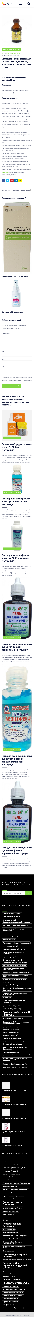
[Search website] (29, 3)
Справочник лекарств (10, 1302)
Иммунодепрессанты (10, 946)
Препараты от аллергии (8, 1271)
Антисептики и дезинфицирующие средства (16, 190)
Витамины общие (24, 1177)
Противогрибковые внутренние (13, 1292)
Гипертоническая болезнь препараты (13, 936)
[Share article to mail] (20, 180)
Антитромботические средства (15, 926)
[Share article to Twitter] (7, 180)
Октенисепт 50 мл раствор (12, 312)
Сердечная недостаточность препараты (15, 1060)
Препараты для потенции (11, 985)
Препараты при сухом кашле (12, 1038)
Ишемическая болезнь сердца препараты (13, 953)
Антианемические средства (12, 913)
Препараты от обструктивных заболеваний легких (16, 1023)
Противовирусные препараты (14, 1289)
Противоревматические (10, 1298)
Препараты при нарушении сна (10, 1032)
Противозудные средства (11, 1052)
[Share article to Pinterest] (12, 180)
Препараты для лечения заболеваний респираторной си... (13, 1250)
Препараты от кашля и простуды (16, 1013)
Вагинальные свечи (9, 934)
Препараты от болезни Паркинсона (12, 1273)
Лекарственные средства (12, 1225)
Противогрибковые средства (13, 1044)
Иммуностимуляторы (10, 949)
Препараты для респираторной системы (17, 989)
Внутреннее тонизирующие (9, 1179)
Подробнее (5, 172)
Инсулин (22, 949)
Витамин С (6, 1168)
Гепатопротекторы (10, 1186)
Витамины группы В (10, 1171)
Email (4, 359)
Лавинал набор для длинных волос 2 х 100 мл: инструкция (17, 447)
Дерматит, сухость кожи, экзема (11, 1198)
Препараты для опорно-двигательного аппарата (17, 1259)
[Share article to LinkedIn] (16, 180)
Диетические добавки (12, 1208)
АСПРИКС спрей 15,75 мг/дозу (12, 1145)
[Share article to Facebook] (3, 180)
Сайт (3, 367)
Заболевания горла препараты (16, 943)
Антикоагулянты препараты (12, 917)
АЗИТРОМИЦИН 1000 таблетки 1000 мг (15, 1091)
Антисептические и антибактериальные (14, 1164)
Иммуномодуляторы (10, 1211)
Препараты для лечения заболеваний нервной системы (14, 1247)
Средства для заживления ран (15, 1064)
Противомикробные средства (13, 1295)
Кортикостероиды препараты (12, 957)
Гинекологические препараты (15, 1190)
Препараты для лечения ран (9, 982)
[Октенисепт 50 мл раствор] (17, 309)
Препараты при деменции (11, 1029)
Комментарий (6, 333)
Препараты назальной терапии (14, 1001)
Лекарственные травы (9, 1229)
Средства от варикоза (9, 1067)
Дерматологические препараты (11, 49)
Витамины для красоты (10, 1177)
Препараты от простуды (16, 1283)
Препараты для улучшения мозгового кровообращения (15, 994)
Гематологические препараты (16, 1183)
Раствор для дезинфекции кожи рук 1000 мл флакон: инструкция (16, 558)
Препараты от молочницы (13, 1018)
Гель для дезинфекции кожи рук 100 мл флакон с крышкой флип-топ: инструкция (17, 760)
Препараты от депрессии (11, 1009)
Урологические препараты (13, 1308)
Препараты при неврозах (10, 1035)
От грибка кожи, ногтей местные (13, 1239)
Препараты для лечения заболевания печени (14, 979)
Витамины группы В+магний (11, 1174)
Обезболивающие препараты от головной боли (14, 969)
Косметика (7, 1220)
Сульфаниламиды (9, 1305)
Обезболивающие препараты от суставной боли (16, 972)
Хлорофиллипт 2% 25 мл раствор (15, 276)
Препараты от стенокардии (11, 1027)
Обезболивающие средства (15, 1236)
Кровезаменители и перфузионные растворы (15, 961)
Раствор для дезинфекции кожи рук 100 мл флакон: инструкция (16, 501)
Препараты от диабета (9, 1276)
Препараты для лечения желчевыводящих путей (15, 976)
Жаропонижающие (9, 939)
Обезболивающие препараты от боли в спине (14, 965)
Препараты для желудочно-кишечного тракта (13, 1242)
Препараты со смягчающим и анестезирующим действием (16, 1041)
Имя (3, 351)
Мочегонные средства (10, 1232)
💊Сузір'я (7, 3)
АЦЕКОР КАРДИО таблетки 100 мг (13, 1132)
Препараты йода (7, 997)
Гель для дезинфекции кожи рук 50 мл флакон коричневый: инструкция (17, 647)
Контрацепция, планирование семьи (11, 1217)
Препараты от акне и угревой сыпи (12, 1006)
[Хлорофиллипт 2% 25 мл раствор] (17, 273)
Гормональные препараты (13, 1196)
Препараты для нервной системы (15, 1255)
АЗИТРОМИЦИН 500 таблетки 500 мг (14, 1104)
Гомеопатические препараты (9, 1192)
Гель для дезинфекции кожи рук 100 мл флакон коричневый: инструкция (17, 850)
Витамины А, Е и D (19, 1168)
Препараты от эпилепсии (10, 1286)
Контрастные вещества (8, 1214)
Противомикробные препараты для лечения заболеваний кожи (16, 1055)
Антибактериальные (9, 1162)
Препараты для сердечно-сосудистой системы (15, 1265)
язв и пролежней (23, 1067)
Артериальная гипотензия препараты (13, 930)
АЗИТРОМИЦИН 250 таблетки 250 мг (14, 1118)
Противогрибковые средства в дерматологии (15, 1048)
